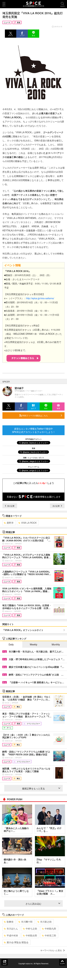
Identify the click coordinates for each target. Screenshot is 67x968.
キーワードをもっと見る (51, 950)
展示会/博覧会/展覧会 (17, 942)
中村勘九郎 (50, 928)
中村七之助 (31, 928)
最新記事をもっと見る (33, 788)
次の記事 (56, 505)
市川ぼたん (12, 928)
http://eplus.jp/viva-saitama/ (40, 298)
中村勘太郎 (31, 935)
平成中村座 (12, 935)
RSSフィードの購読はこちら (35, 415)
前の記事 (10, 505)
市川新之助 (46, 921)
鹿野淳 (10, 522)
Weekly (33, 644)
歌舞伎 (10, 921)
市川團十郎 (27, 921)
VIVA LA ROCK (29, 522)
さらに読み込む (33, 903)
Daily (11, 644)
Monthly (56, 644)
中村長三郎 (50, 935)
